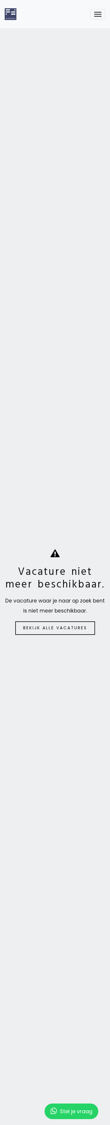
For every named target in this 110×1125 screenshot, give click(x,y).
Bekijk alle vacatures (55, 628)
